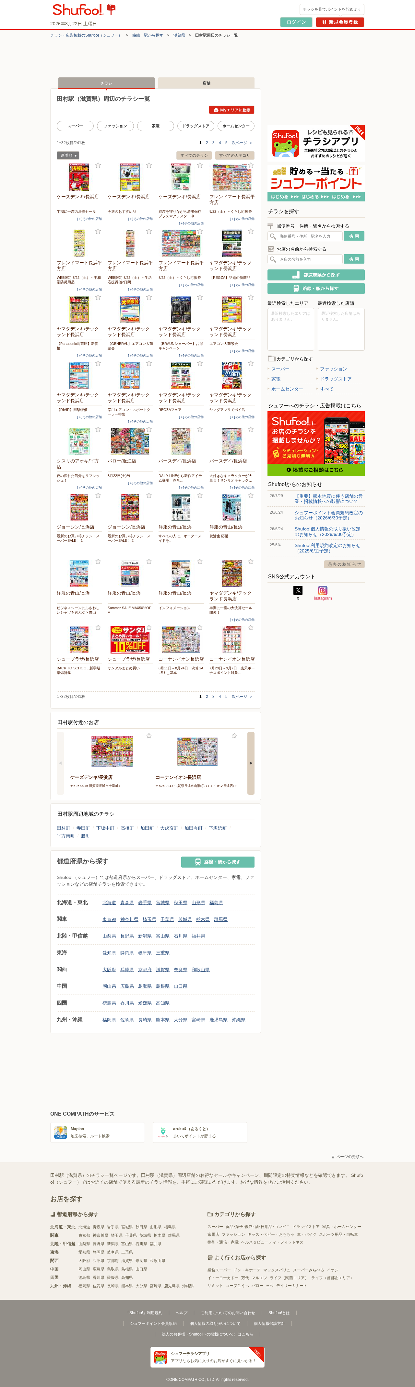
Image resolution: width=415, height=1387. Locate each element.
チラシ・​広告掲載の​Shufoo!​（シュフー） (86, 35)
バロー (257, 1285)
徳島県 (109, 1003)
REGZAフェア (170, 410)
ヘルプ (181, 1313)
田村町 (63, 828)
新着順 (65, 156)
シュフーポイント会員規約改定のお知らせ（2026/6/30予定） (329, 515)
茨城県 (185, 919)
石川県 (180, 935)
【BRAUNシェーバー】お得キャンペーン (181, 346)
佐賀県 (127, 1019)
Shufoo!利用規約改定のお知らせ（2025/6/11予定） (328, 548)
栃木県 (203, 919)
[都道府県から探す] (316, 274)
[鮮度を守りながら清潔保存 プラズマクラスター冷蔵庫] (181, 177)
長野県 (127, 935)
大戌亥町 (169, 828)
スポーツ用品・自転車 (338, 1234)
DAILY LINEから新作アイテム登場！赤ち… (180, 478)
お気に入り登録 (98, 165)
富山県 (163, 935)
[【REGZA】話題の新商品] (232, 243)
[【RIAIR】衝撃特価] (79, 375)
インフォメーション (175, 608)
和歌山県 (201, 969)
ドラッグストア (195, 126)
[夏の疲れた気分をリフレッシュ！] (79, 441)
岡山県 (109, 986)
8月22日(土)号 (119, 476)
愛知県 (109, 952)
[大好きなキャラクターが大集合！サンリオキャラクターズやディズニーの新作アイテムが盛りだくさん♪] (232, 441)
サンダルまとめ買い (124, 668)
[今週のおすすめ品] (130, 177)
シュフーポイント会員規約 (153, 1323)
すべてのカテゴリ (234, 155)
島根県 (163, 986)
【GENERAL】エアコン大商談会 (130, 346)
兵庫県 (127, 969)
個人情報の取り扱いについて (215, 1323)
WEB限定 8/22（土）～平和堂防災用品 (79, 280)
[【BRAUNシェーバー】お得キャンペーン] (181, 309)
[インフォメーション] (181, 573)
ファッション (115, 126)
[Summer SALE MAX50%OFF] (130, 573)
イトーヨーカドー (223, 1278)
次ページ (242, 143)
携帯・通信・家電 (223, 1242)
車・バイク (306, 1234)
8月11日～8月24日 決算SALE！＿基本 (181, 670)
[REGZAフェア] (181, 375)
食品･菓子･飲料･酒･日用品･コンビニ (258, 1226)
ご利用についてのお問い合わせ (228, 1313)
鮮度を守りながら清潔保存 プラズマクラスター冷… (181, 214)
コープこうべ (237, 1285)
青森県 (127, 902)
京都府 (145, 969)
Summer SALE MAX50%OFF (129, 610)
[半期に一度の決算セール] (79, 177)
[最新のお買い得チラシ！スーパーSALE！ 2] (130, 507)
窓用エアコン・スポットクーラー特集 (129, 412)
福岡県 (109, 1019)
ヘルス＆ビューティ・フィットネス (272, 1242)
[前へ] (60, 763)
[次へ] (251, 763)
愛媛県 (145, 1003)
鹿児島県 (218, 1019)
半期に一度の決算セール (76, 211)
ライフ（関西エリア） (289, 1278)
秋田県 (180, 902)
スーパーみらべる (308, 1270)
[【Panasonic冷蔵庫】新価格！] (79, 309)
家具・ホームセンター (341, 1226)
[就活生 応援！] (232, 507)
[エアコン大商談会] (232, 309)
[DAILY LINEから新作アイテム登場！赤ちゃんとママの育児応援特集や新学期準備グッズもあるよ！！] (181, 441)
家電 (156, 126)
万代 (245, 1278)
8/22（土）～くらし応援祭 (230, 211)
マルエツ (259, 1278)
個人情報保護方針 (269, 1323)
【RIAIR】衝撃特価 (72, 410)
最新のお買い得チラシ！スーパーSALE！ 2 (129, 538)
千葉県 (167, 919)
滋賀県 (179, 35)
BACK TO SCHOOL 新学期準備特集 (78, 670)
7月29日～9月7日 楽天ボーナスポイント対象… (232, 670)
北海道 (109, 902)
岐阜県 (145, 952)
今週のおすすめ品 (122, 211)
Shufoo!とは (279, 1313)
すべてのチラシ (194, 155)
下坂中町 (105, 828)
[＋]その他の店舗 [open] (89, 219)
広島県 (127, 986)
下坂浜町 (218, 828)
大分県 (180, 1019)
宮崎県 (198, 1019)
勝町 (85, 835)
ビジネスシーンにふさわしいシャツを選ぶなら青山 (78, 610)
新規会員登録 (340, 22)
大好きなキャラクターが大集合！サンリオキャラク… (230, 478)
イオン (332, 1270)
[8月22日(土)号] (130, 441)
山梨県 (109, 935)
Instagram (323, 593)
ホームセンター (236, 126)
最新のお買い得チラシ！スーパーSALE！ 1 (78, 538)
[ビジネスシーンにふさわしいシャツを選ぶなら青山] (79, 573)
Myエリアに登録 (232, 110)
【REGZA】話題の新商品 (229, 277)
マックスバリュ (276, 1270)
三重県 (163, 952)
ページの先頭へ (347, 1156)
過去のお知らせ (344, 564)
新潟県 (145, 935)
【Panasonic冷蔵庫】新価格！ (77, 346)
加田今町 (193, 828)
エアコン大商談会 (223, 344)
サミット (215, 1285)
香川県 (127, 1003)
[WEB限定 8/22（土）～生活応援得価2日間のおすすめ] (130, 243)
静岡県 (127, 952)
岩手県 (145, 902)
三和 (270, 1285)
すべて (327, 389)
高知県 (163, 1003)
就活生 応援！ (220, 536)
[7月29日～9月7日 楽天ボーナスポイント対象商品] (232, 640)
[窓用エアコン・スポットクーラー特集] (130, 375)
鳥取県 (145, 986)
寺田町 (83, 828)
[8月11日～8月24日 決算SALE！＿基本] (181, 640)
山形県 (198, 902)
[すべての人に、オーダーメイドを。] (181, 507)
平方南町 (66, 835)
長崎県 (145, 1019)
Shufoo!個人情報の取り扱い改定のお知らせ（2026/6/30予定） (328, 531)
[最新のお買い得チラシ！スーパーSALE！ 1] (79, 507)
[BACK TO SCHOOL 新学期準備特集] (79, 640)
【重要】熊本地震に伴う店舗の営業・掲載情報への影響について (329, 499)
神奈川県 (129, 919)
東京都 (109, 919)
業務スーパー (219, 1270)
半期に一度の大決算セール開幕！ (230, 610)
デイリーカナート (291, 1285)
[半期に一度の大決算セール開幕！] (232, 573)
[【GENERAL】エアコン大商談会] (130, 309)
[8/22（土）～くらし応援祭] (232, 177)
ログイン (296, 22)
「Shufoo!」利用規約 (143, 1313)
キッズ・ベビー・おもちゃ (271, 1234)
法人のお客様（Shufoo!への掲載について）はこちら (207, 1334)
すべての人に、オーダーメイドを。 (180, 538)
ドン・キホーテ (247, 1270)
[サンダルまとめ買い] (130, 640)
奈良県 (180, 969)
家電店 (213, 1234)
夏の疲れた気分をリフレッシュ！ (78, 478)
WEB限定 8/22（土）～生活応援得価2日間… (130, 280)
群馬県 (221, 919)
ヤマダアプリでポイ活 (227, 410)
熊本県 (163, 1019)
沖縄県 (238, 1019)
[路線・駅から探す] (218, 862)
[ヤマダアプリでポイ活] (232, 375)
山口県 (180, 986)
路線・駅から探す (147, 35)
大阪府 (109, 969)
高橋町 (127, 828)
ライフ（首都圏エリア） (332, 1278)
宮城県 (163, 902)
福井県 (198, 935)
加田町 (147, 828)
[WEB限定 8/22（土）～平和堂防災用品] (79, 243)
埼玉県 (149, 919)
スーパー (75, 126)
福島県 (216, 902)
